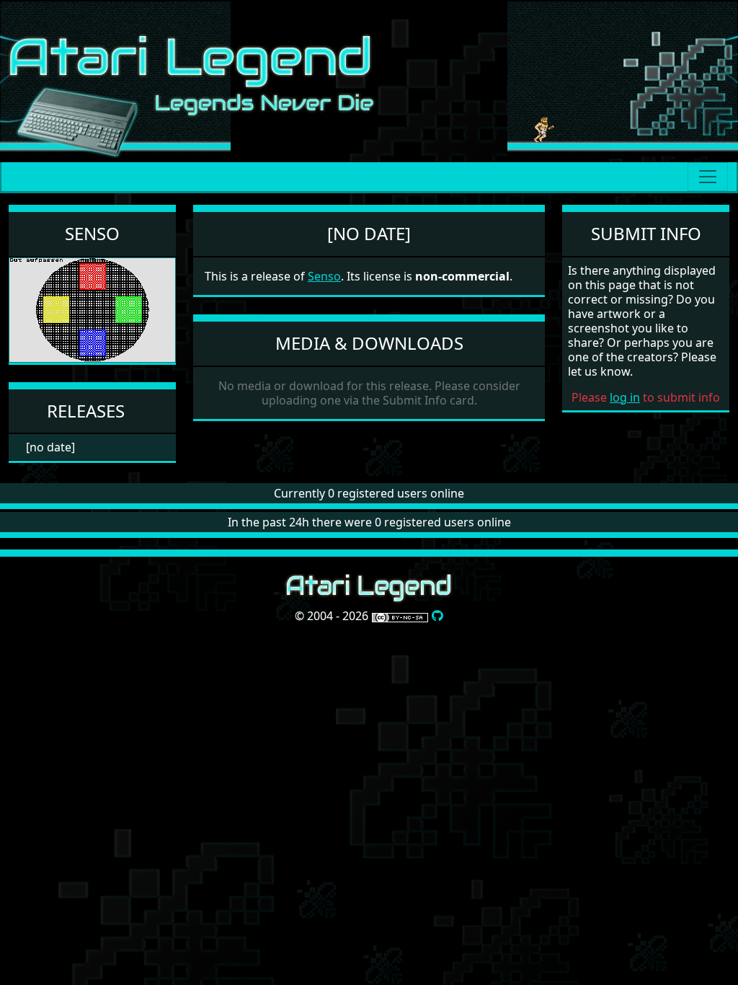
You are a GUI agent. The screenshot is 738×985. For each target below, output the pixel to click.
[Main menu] (708, 176)
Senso (92, 233)
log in (625, 397)
